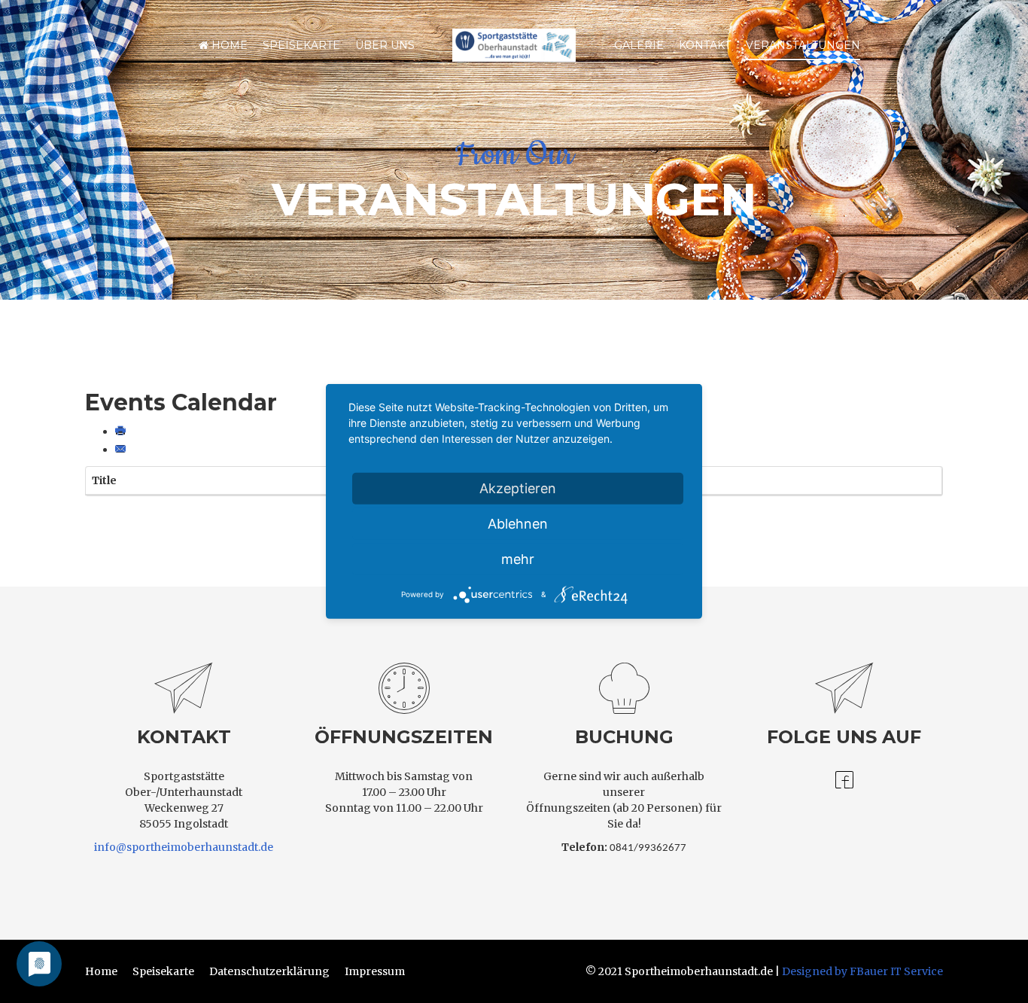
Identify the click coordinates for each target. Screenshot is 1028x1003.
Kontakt (705, 45)
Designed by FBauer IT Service (862, 971)
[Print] (122, 431)
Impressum (375, 971)
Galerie (639, 45)
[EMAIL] (122, 449)
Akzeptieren (517, 488)
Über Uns (385, 45)
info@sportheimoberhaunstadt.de (183, 847)
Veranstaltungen (803, 45)
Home (228, 45)
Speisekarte (301, 45)
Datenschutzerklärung (269, 971)
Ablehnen (518, 524)
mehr (517, 559)
